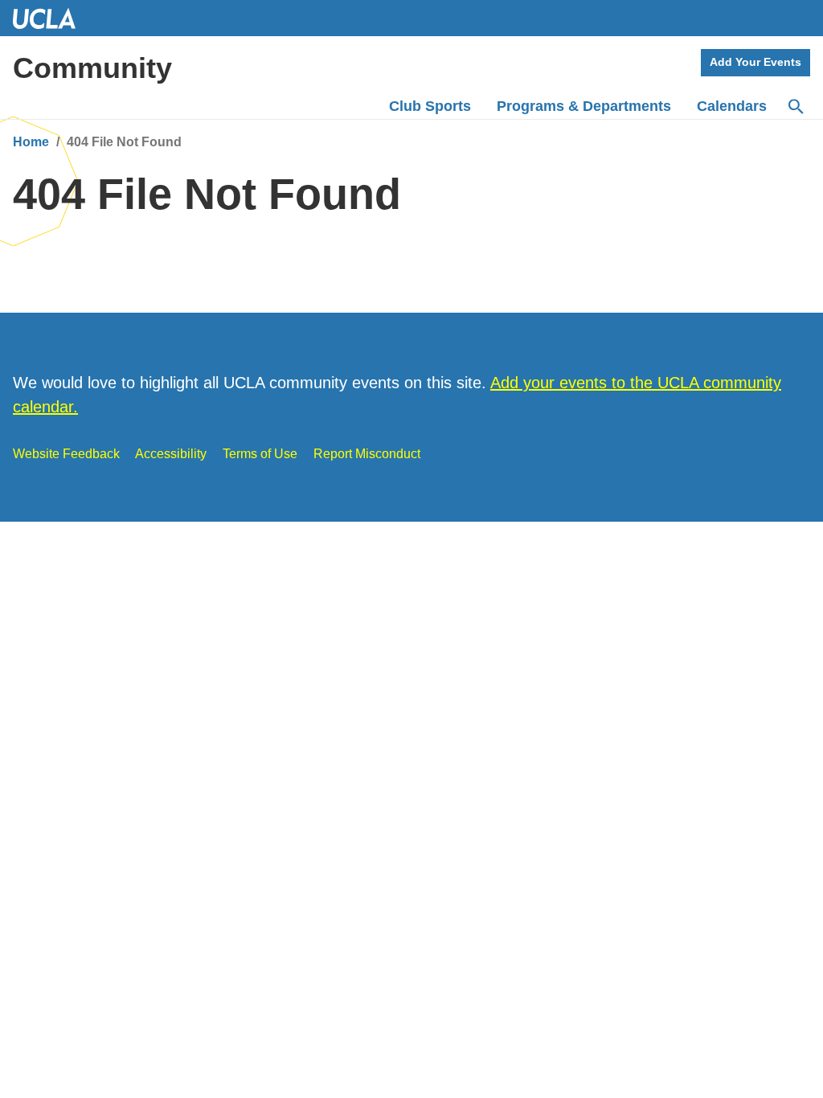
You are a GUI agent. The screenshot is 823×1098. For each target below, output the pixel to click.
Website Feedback (66, 454)
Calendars (732, 106)
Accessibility (171, 454)
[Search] (795, 107)
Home (31, 142)
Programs (584, 106)
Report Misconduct (366, 454)
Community (92, 67)
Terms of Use (260, 454)
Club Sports (430, 106)
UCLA (51, 18)
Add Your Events (755, 61)
